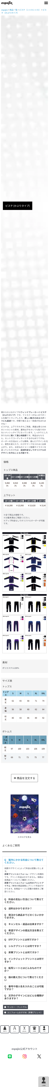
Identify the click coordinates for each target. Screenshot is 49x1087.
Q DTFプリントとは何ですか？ (21, 939)
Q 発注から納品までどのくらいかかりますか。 (24, 916)
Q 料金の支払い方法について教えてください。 (24, 900)
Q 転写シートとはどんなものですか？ (22, 969)
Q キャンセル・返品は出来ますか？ (24, 924)
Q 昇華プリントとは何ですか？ (21, 952)
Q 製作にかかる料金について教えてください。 (24, 861)
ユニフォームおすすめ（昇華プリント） (24, 1012)
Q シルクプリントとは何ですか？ (22, 946)
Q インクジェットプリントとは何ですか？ (24, 960)
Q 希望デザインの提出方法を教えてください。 (24, 932)
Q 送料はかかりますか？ (18, 908)
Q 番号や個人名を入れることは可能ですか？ (24, 988)
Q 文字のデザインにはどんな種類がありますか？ (24, 997)
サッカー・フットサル (17, 1007)
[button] (46, 3)
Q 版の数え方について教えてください (23, 978)
